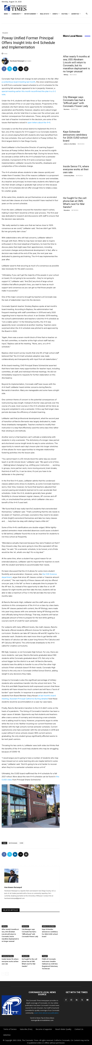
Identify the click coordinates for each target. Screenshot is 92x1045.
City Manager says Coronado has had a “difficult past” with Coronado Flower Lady (75, 101)
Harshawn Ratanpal (17, 61)
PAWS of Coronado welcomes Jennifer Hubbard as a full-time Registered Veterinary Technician (50, 964)
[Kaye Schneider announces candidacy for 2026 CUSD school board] (51, 921)
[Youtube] (87, 1000)
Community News (7, 956)
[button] (86, 13)
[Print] (26, 68)
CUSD (21, 843)
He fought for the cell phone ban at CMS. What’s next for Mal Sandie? (74, 202)
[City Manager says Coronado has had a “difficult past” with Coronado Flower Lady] (31, 921)
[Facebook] (4, 68)
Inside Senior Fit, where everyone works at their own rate (10, 961)
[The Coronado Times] (15, 8)
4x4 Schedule (13, 843)
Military (4, 926)
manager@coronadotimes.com (42, 1020)
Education (5, 33)
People (45, 956)
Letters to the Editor (49, 926)
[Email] (20, 68)
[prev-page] (3, 973)
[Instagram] (71, 1000)
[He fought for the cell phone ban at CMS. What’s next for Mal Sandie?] (31, 951)
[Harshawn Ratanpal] (5, 60)
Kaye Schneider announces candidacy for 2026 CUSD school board (75, 136)
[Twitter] (9, 68)
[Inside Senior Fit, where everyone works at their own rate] (10, 951)
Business (25, 926)
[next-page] (7, 973)
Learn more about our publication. (46, 1013)
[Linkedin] (15, 68)
